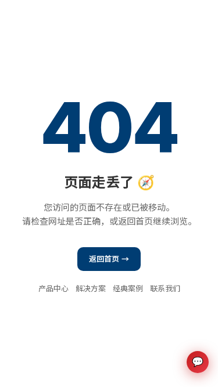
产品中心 (53, 288)
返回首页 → (109, 258)
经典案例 (128, 288)
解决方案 (91, 288)
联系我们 (165, 288)
